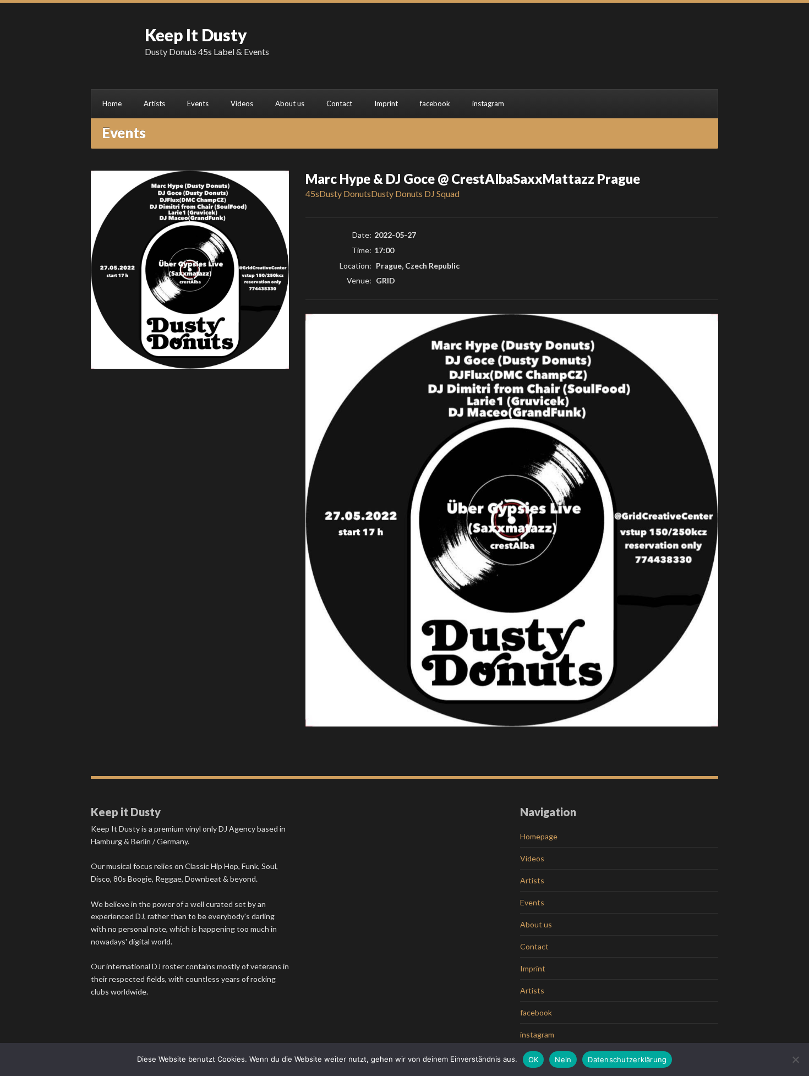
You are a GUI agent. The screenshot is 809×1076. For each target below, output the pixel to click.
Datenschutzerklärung (627, 1059)
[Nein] (795, 1059)
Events (198, 103)
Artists (154, 103)
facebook (435, 103)
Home (112, 103)
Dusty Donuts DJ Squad (415, 193)
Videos (242, 103)
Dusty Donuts (345, 193)
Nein (563, 1059)
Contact (339, 103)
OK (533, 1059)
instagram (488, 103)
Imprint (386, 103)
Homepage (538, 836)
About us (289, 103)
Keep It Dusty (196, 35)
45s (312, 193)
